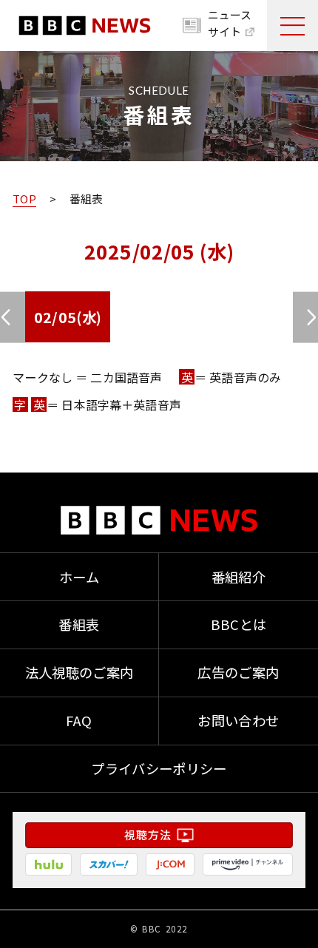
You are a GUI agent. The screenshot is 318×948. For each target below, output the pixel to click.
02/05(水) (67, 317)
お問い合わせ (238, 720)
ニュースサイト (230, 23)
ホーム (79, 576)
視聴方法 (148, 834)
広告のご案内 (238, 672)
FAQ (79, 720)
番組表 (78, 624)
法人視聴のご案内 (79, 672)
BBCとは (239, 624)
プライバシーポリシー (159, 768)
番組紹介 (238, 576)
